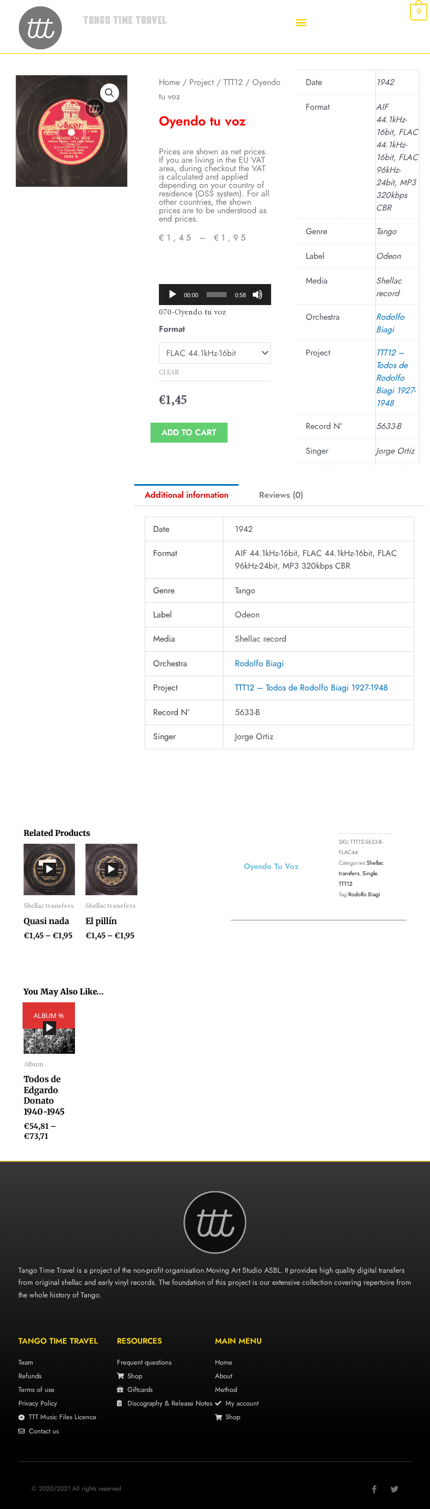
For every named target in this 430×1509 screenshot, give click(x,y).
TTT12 (233, 82)
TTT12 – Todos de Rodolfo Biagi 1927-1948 (395, 378)
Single (369, 873)
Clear (169, 373)
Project (201, 82)
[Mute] (257, 294)
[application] (215, 294)
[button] (300, 21)
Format (172, 329)
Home (169, 82)
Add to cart (189, 432)
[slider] (216, 294)
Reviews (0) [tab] (281, 495)
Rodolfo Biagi (390, 323)
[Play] (172, 294)
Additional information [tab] (187, 495)
